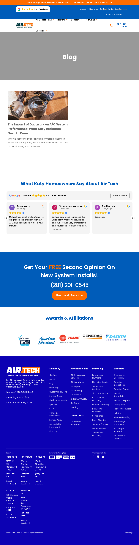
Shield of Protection (114, 14)
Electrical (40, 30)
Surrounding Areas (15, 386)
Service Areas (55, 396)
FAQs (51, 408)
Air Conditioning (44, 19)
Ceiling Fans (119, 404)
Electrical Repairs (122, 400)
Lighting (117, 413)
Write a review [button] (120, 195)
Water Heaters (99, 428)
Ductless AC (76, 394)
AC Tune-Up (77, 390)
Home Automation (123, 408)
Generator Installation (76, 423)
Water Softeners (100, 424)
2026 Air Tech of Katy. (17, 532)
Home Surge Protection (120, 423)
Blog (51, 383)
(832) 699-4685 (25, 475)
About (83, 9)
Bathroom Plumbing (97, 410)
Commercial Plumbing (98, 399)
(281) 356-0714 (25, 514)
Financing (93, 9)
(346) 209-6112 (40, 475)
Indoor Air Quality (79, 399)
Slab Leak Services (100, 393)
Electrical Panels (121, 389)
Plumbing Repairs (100, 382)
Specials (53, 404)
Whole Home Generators (120, 437)
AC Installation (77, 382)
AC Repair (75, 386)
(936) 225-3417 (11, 475)
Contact (53, 375)
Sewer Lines (97, 416)
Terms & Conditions (54, 414)
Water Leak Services (97, 387)
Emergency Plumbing (97, 376)
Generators (77, 19)
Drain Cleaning (99, 420)
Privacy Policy (55, 420)
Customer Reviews (58, 391)
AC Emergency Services (78, 376)
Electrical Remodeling (119, 395)
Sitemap (53, 431)
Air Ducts (75, 403)
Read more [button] (57, 230)
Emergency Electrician (119, 376)
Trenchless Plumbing (97, 434)
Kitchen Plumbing (100, 404)
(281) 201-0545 (69, 285)
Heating (61, 19)
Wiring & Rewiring (122, 417)
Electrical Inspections (119, 383)
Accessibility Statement (55, 425)
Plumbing (90, 19)
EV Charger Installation (119, 430)
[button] (132, 218)
